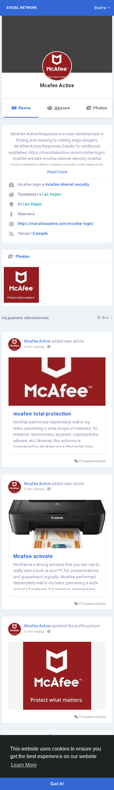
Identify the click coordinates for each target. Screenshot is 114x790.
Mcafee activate (33, 556)
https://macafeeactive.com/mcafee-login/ (56, 224)
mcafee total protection (42, 414)
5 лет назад (34, 347)
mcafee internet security (67, 184)
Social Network (21, 8)
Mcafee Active (57, 85)
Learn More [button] (24, 765)
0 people (40, 233)
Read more (57, 171)
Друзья (62, 108)
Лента (24, 108)
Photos (22, 256)
